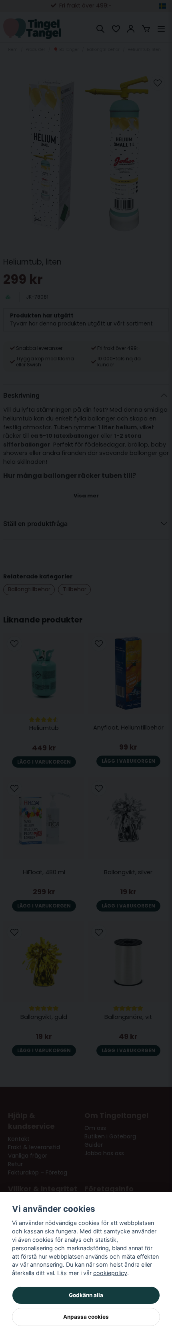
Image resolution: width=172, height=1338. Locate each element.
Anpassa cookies (86, 1317)
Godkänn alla (86, 1295)
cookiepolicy (110, 1272)
